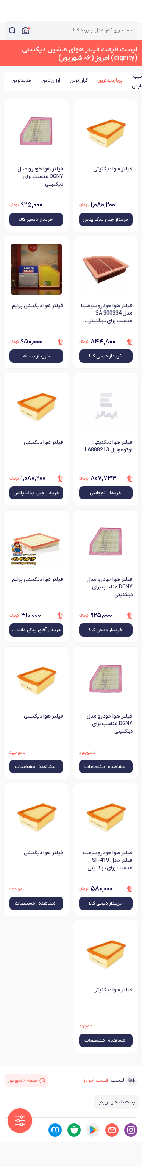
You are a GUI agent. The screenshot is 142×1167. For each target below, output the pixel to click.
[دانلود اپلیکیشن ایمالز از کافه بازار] (74, 1130)
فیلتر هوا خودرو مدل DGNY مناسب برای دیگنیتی (40, 176)
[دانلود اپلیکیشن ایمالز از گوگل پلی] (93, 1130)
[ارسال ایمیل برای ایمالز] (112, 1130)
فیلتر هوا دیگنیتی (113, 169)
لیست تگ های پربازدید (116, 1102)
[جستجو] (12, 30)
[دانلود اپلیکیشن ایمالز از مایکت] (55, 1130)
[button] (20, 1120)
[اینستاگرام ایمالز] (130, 1130)
